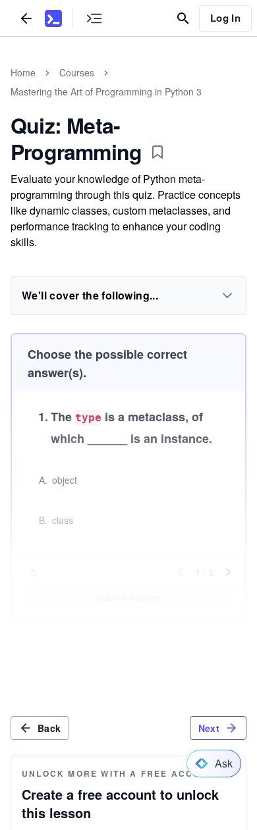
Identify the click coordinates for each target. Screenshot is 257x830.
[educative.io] (53, 18)
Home (23, 72)
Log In (225, 18)
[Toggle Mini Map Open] (94, 18)
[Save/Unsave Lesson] (157, 152)
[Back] (26, 18)
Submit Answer (128, 597)
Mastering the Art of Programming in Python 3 (106, 91)
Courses (76, 72)
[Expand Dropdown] (227, 295)
